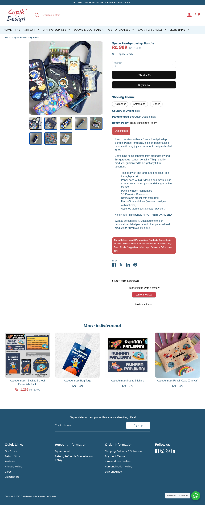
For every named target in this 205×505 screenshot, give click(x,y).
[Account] (189, 15)
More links (177, 30)
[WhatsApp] (168, 451)
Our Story (11, 451)
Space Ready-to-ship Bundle (26, 37)
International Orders (118, 461)
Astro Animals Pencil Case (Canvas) (177, 380)
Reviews (10, 461)
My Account (62, 451)
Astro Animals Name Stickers (127, 380)
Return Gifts (12, 456)
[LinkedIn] (173, 451)
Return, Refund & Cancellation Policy (74, 458)
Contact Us (12, 477)
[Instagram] (162, 451)
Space (156, 104)
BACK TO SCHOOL (150, 30)
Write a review (144, 294)
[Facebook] (157, 451)
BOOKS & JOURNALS (88, 30)
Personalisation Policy (118, 466)
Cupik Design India (29, 496)
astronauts (139, 104)
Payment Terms (115, 456)
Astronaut (120, 104)
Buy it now (144, 85)
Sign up (138, 425)
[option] (66, 79)
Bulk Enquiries (113, 472)
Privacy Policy (13, 466)
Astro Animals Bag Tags (77, 380)
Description (121, 130)
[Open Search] (37, 15)
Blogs (8, 472)
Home (8, 30)
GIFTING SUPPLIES (54, 30)
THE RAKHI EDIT (25, 30)
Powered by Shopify (47, 496)
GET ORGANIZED (119, 30)
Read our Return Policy (143, 122)
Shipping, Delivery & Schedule (123, 451)
